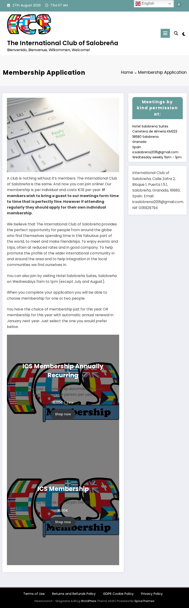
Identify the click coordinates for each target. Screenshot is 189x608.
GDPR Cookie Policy (118, 593)
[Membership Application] (63, 134)
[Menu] (165, 33)
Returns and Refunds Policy (74, 593)
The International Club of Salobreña (62, 43)
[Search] (176, 33)
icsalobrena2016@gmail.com (155, 152)
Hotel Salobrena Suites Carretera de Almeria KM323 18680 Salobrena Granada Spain (154, 136)
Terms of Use (34, 593)
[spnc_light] (183, 34)
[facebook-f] (179, 4)
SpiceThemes (144, 601)
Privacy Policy (152, 593)
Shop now (63, 414)
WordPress (88, 601)
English (147, 3)
